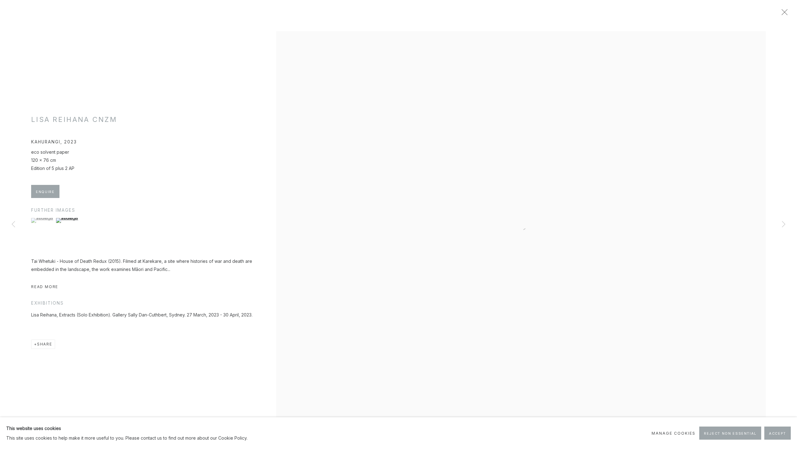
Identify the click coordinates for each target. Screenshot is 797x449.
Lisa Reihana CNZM (74, 119)
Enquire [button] (45, 192)
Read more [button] (44, 286)
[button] (42, 220)
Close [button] (783, 14)
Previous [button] (13, 224)
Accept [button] (777, 433)
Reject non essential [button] (730, 433)
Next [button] (783, 224)
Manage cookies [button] (673, 433)
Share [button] (44, 344)
